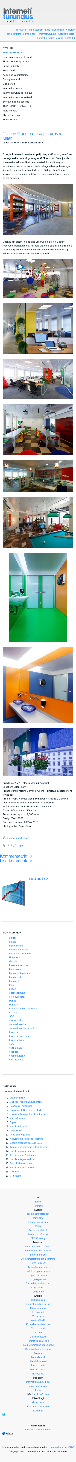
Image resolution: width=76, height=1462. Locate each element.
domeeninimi (16, 945)
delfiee (13, 937)
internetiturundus (18, 965)
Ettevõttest (38, 1373)
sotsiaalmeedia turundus (23, 1028)
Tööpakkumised (38, 1369)
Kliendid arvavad (12, 115)
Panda (12, 1000)
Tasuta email (38, 1218)
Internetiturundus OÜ (61, 1447)
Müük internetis (38, 1308)
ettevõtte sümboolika (20, 953)
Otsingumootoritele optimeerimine (38, 1258)
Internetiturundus (47, 34)
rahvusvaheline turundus (23, 1008)
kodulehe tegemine (20, 973)
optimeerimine (17, 992)
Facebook (14, 957)
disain (10, 845)
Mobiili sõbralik (38, 1320)
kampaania (15, 969)
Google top (9, 83)
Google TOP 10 (38, 1287)
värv (11, 1043)
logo (11, 984)
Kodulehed (9, 70)
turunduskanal (17, 1039)
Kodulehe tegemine (38, 1267)
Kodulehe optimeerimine (38, 1271)
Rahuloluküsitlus (40, 1394)
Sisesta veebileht (38, 1230)
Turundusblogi (38, 1300)
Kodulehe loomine (19, 1126)
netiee (12, 988)
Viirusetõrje (15, 1175)
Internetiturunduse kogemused (38, 1345)
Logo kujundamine (54, 29)
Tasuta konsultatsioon (38, 1213)
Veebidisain (38, 1316)
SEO (11, 1016)
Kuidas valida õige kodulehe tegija (28, 1114)
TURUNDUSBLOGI (13, 52)
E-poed (13, 1122)
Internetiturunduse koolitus (49, 38)
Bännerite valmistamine (38, 1283)
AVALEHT (8, 48)
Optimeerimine (17, 1097)
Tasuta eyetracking (38, 1222)
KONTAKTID (10, 119)
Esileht (38, 1201)
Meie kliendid (10, 110)
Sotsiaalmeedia (66, 34)
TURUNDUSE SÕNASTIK (17, 106)
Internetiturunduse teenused (38, 1246)
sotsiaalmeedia (17, 1024)
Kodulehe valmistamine (16, 74)
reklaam (13, 1012)
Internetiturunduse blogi (38, 1382)
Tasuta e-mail (38, 1328)
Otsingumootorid (12, 79)
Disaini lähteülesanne (21, 1163)
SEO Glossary (38, 1238)
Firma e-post (29, 34)
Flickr (38, 1390)
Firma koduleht (35, 29)
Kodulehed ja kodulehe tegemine (26, 1138)
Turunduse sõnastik (38, 1234)
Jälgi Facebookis (38, 1386)
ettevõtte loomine (18, 949)
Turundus (38, 1205)
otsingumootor (17, 996)
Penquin (13, 1004)
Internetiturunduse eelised (17, 97)
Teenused (21, 29)
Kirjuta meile (38, 1402)
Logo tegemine (38, 1279)
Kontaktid (70, 38)
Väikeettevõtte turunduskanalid (26, 1101)
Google (19, 845)
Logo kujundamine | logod (17, 57)
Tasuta (38, 1226)
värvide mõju (16, 1059)
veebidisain (15, 1047)
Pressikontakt (38, 1365)
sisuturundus (16, 1020)
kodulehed (15, 977)
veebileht (14, 1051)
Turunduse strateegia (38, 1340)
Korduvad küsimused (38, 1406)
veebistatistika (17, 1055)
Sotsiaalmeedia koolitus (16, 101)
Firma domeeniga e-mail (16, 61)
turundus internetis (19, 1036)
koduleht (14, 981)
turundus (14, 1032)
